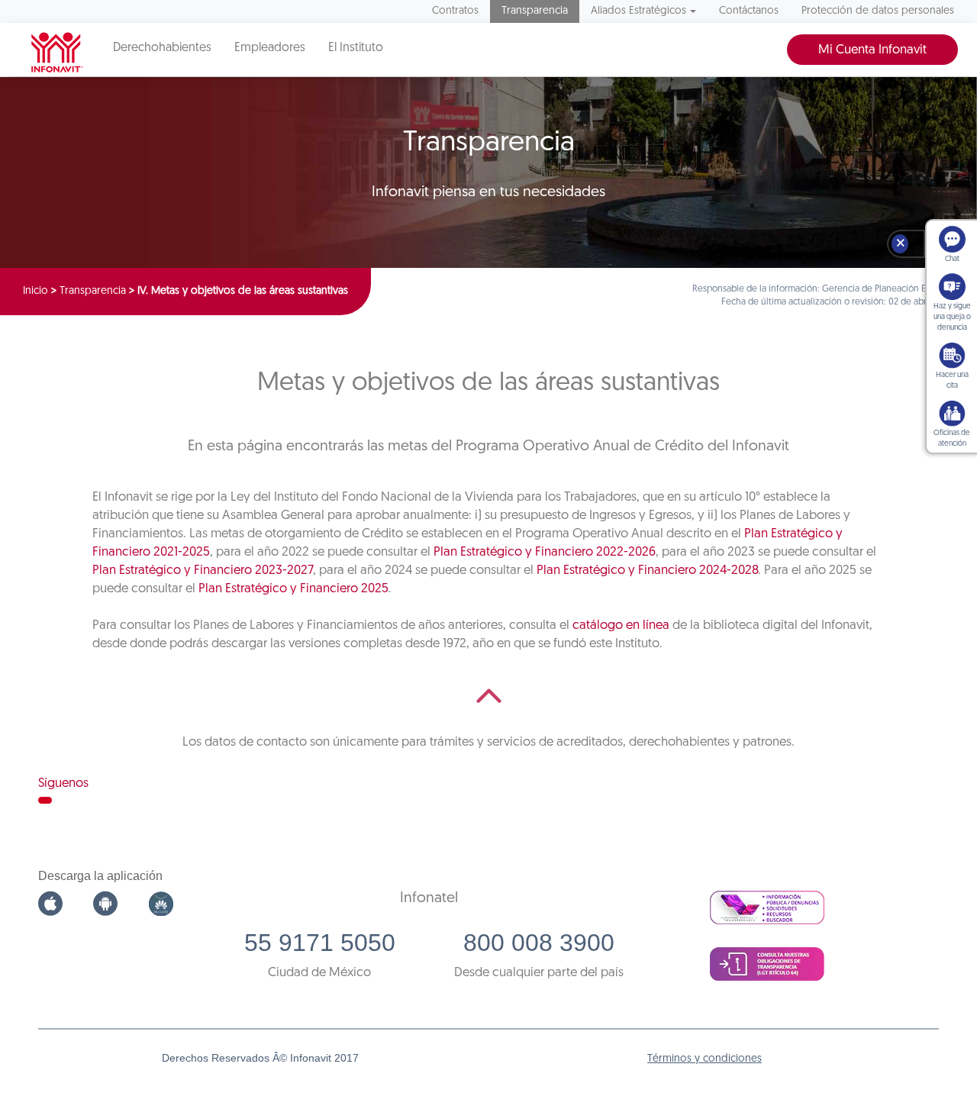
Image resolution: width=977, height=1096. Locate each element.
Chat (952, 259)
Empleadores (269, 48)
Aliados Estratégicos (638, 11)
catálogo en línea (620, 625)
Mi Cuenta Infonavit (872, 50)
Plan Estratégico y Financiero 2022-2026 (545, 552)
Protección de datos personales (877, 11)
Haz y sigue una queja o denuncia (952, 317)
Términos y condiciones (704, 1059)
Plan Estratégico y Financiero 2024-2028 (647, 570)
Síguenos (63, 783)
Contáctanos (749, 11)
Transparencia (534, 11)
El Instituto (355, 48)
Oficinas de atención (951, 438)
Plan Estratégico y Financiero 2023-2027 (202, 570)
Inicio (35, 291)
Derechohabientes (162, 48)
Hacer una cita (952, 380)
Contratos (455, 11)
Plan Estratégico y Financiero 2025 (293, 588)
